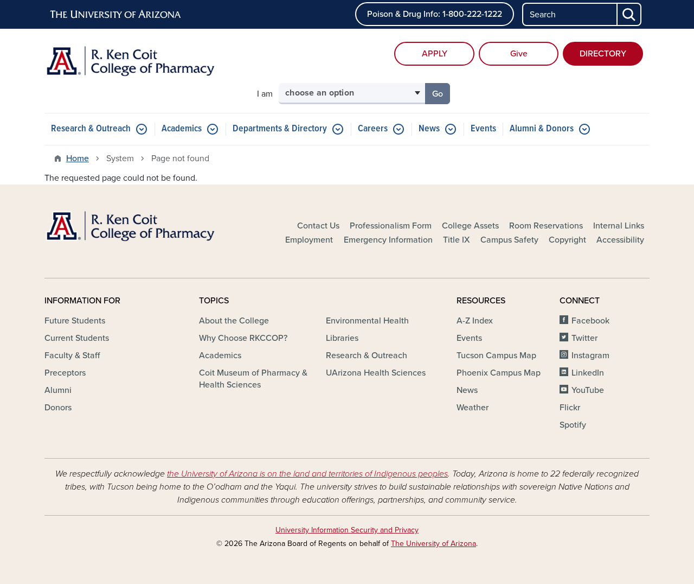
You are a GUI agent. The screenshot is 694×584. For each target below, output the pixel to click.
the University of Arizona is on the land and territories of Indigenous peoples (307, 473)
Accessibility (620, 239)
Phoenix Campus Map (499, 372)
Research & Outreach (91, 129)
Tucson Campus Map (496, 355)
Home (77, 158)
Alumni (58, 390)
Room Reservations (546, 225)
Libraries (342, 338)
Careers (373, 129)
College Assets (470, 225)
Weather (473, 407)
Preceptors (65, 372)
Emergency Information (388, 239)
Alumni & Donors (542, 129)
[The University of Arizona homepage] (116, 14)
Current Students (76, 338)
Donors (58, 407)
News (429, 129)
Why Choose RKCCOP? (243, 338)
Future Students (74, 320)
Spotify (573, 425)
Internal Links (618, 225)
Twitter (584, 338)
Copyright (567, 239)
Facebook (590, 320)
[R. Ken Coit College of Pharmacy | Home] (140, 66)
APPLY (434, 53)
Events (483, 129)
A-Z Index (475, 320)
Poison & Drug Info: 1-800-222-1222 (434, 14)
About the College (234, 320)
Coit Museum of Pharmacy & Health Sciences (253, 378)
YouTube (587, 390)
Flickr (570, 407)
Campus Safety (509, 239)
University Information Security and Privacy (347, 530)
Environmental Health (367, 320)
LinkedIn (587, 372)
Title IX (456, 239)
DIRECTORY (603, 53)
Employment (309, 239)
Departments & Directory (280, 129)
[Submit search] (629, 14)
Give (519, 53)
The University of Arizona (433, 543)
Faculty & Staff (72, 355)
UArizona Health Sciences (376, 372)
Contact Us (318, 225)
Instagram (590, 355)
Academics (182, 129)
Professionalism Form (391, 225)
